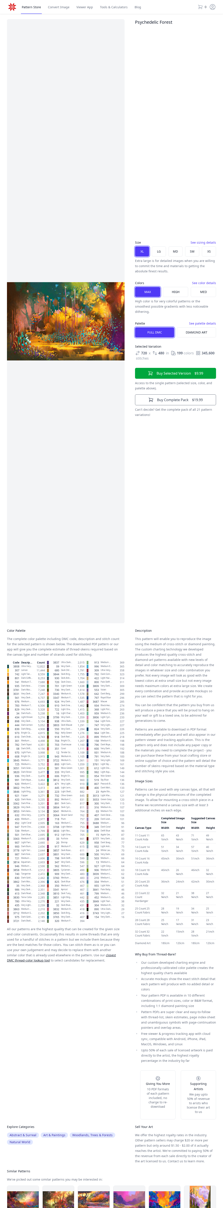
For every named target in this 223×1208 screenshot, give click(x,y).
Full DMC (154, 332)
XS (209, 251)
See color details (204, 283)
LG (159, 251)
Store (31, 7)
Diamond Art (196, 332)
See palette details (202, 323)
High (175, 292)
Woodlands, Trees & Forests (92, 1135)
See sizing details (203, 242)
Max (147, 292)
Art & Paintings (54, 1135)
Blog (138, 7)
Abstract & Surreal (23, 1135)
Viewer (84, 7)
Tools (114, 7)
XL (142, 251)
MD (175, 251)
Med (203, 292)
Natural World (20, 1142)
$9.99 (180, 373)
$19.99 (180, 399)
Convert (58, 7)
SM (192, 251)
